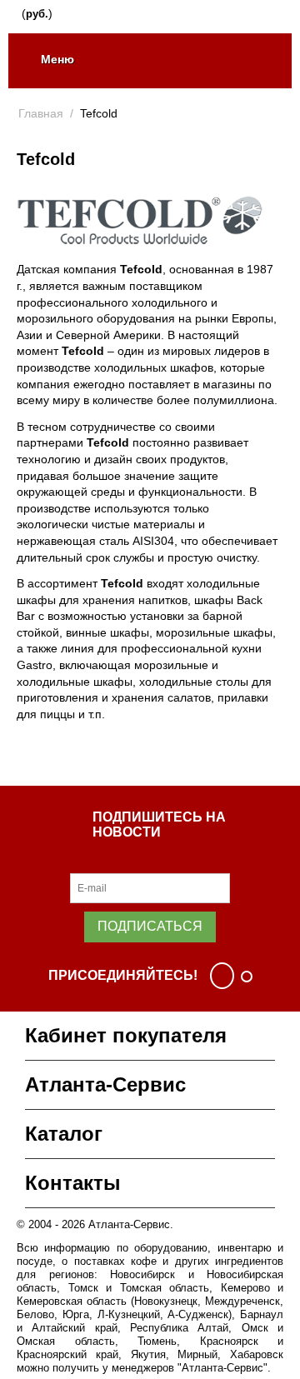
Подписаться (150, 926)
